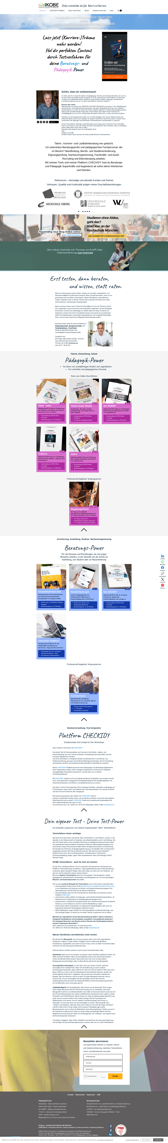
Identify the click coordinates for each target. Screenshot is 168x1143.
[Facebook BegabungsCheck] (110, 1130)
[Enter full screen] (124, 78)
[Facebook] (38, 122)
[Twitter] (41, 122)
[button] (112, 10)
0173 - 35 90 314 (64, 345)
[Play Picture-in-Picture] (121, 78)
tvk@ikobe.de (73, 343)
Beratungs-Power (75, 326)
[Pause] (104, 78)
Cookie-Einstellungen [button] (132, 1140)
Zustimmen (158, 1140)
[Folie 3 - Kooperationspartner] (82, 211)
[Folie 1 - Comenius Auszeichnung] (78, 211)
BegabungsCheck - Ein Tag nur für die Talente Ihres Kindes (57, 1117)
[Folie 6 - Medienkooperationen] (89, 211)
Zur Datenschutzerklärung (105, 1140)
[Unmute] (108, 78)
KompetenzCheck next (106, 886)
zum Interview (85, 252)
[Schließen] (165, 1139)
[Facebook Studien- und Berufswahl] (110, 1126)
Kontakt (70, 1095)
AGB (98, 1095)
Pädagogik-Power (61, 326)
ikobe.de (95, 1135)
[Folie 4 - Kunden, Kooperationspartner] (85, 211)
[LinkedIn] (44, 122)
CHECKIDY (78, 748)
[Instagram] (47, 122)
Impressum (91, 1095)
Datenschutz (80, 1095)
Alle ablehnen (146, 1140)
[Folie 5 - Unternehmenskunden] (87, 211)
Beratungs (69, 63)
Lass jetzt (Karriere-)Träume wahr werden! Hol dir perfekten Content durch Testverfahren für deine (68, 50)
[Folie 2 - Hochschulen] (80, 211)
